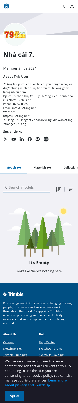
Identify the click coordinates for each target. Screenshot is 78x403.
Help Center (47, 342)
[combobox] (71, 189)
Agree (14, 395)
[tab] (13, 168)
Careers (8, 342)
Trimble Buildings (15, 355)
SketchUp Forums (50, 348)
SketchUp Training (51, 355)
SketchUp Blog (12, 348)
